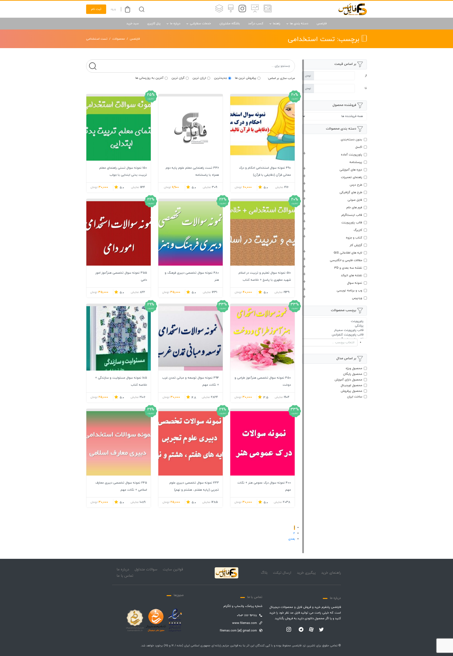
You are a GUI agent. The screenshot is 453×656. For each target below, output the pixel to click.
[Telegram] (301, 630)
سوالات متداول (146, 569)
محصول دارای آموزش (348, 380)
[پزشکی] (334, 326)
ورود (113, 9)
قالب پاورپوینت (351, 223)
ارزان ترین (199, 78)
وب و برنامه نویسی (349, 290)
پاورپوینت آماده (351, 155)
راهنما (276, 23)
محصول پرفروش (351, 391)
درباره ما (175, 23)
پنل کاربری (153, 23)
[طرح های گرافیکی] (231, 9)
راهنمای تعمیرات (351, 177)
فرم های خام (354, 207)
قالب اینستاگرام (351, 215)
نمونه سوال (354, 283)
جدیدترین (220, 78)
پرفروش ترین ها (245, 78)
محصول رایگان (352, 374)
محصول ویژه (354, 368)
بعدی (291, 539)
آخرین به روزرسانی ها (149, 78)
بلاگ (264, 572)
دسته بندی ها (299, 23)
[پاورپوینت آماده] (267, 9)
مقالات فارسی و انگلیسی (346, 260)
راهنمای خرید (331, 572)
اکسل (358, 147)
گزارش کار (356, 245)
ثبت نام (96, 9)
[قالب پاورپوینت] (255, 9)
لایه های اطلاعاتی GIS (348, 253)
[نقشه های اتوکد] (219, 9)
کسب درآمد (255, 23)
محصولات (118, 39)
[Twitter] (321, 630)
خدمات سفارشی (200, 23)
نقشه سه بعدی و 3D (348, 268)
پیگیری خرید (306, 572)
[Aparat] (311, 629)
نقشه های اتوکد (351, 275)
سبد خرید (132, 23)
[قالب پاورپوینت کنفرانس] (334, 335)
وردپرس (357, 298)
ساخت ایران (354, 397)
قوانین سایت (173, 569)
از (366, 75)
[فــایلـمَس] (353, 9)
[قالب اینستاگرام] (242, 9)
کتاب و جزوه (354, 238)
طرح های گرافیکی (351, 192)
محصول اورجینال (351, 385)
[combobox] (334, 342)
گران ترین (178, 78)
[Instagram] (289, 630)
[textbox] (325, 342)
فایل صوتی (355, 200)
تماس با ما (125, 575)
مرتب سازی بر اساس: (281, 78)
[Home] (226, 573)
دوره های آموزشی (351, 170)
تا (366, 88)
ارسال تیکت (282, 572)
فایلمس (322, 23)
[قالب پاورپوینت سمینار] (334, 330)
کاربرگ (358, 230)
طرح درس (356, 185)
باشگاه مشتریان (229, 23)
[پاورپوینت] (334, 321)
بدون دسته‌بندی (351, 140)
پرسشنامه (355, 162)
